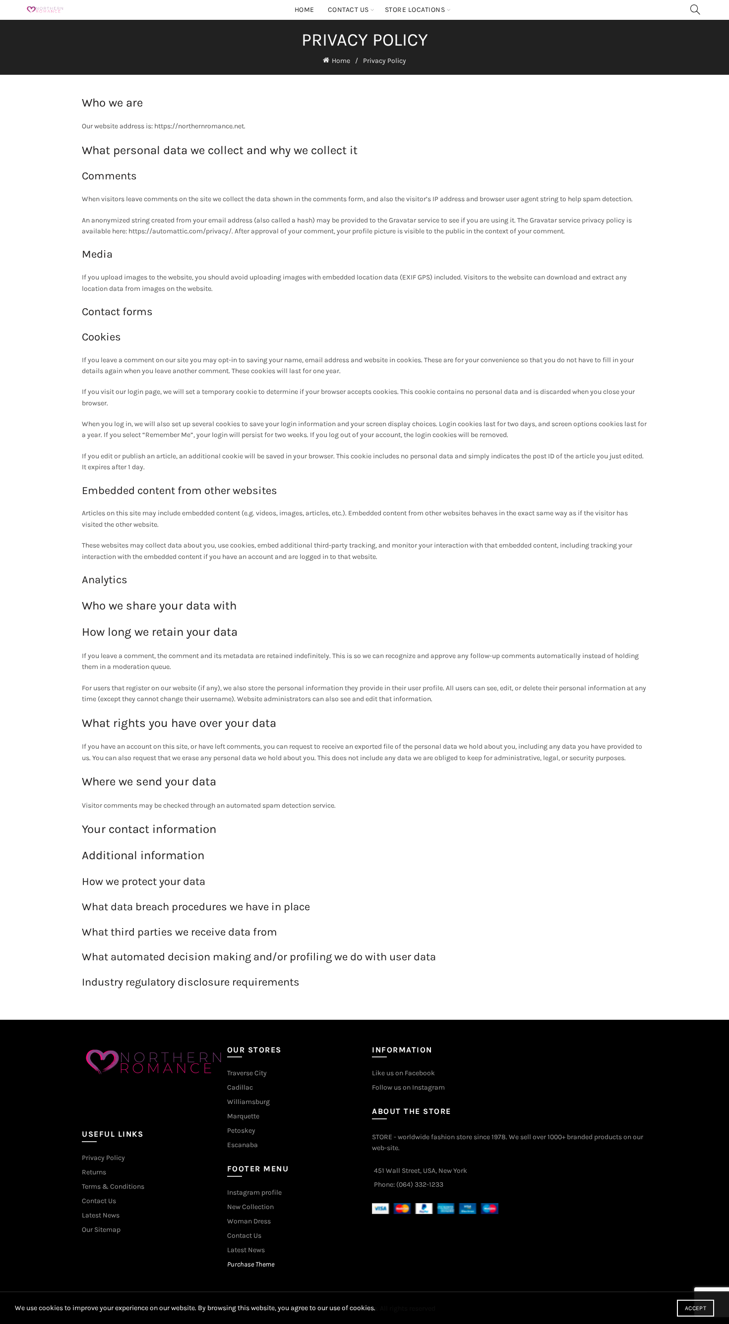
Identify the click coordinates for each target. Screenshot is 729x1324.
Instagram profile (254, 1192)
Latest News (101, 1215)
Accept (695, 1308)
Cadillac (240, 1087)
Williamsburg (248, 1102)
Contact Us (348, 9)
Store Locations (415, 9)
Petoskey (241, 1130)
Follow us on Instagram (408, 1087)
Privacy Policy (103, 1158)
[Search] (695, 9)
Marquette (243, 1116)
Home (304, 9)
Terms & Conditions (113, 1186)
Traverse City (247, 1073)
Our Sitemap (101, 1229)
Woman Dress (249, 1221)
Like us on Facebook (403, 1073)
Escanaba (242, 1145)
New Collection (250, 1207)
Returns (94, 1172)
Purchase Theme (250, 1264)
